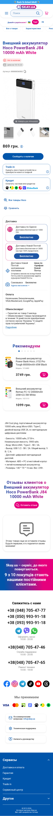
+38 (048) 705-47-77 (26, 610)
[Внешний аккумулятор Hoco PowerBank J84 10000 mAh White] (8, 133)
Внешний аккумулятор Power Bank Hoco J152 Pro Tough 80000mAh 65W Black (31, 361)
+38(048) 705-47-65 (26, 662)
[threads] (46, 684)
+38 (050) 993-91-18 (26, 616)
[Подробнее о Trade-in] (47, 172)
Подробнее (11, 327)
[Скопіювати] (25, 71)
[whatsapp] (34, 631)
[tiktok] (30, 684)
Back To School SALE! (27, 2)
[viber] (26, 631)
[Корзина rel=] (46, 13)
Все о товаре (12, 28)
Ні (43, 21)
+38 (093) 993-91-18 (26, 622)
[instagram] (14, 684)
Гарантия (8, 773)
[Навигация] (6, 13)
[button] (19, 351)
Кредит (7, 778)
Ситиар (35, 812)
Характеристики (33, 28)
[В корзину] (44, 374)
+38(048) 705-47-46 (26, 647)
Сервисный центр (13, 789)
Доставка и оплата (13, 767)
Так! (35, 21)
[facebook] (7, 684)
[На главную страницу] (26, 7)
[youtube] (38, 684)
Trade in (7, 784)
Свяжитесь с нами (26, 603)
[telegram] (18, 631)
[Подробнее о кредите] (47, 188)
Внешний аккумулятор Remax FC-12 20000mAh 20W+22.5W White (29, 391)
